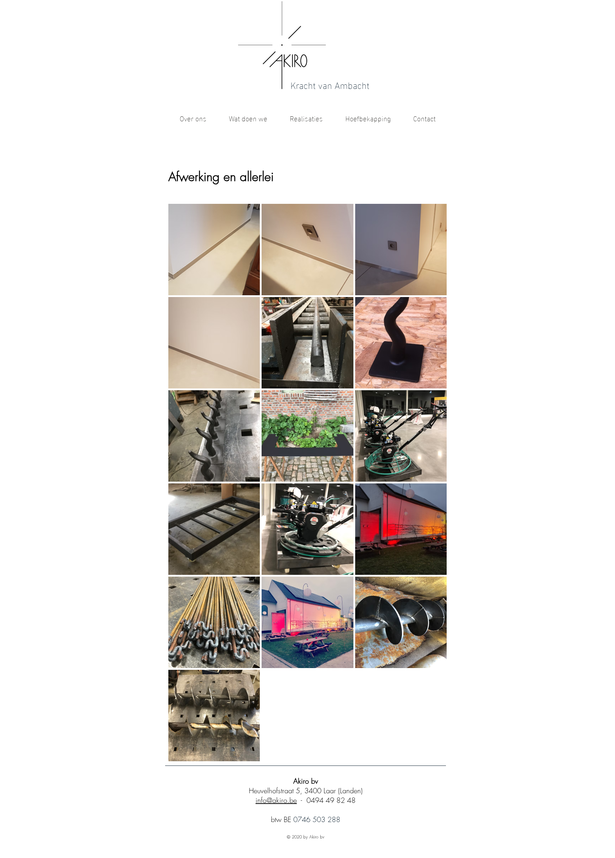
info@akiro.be (276, 800)
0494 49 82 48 (331, 800)
